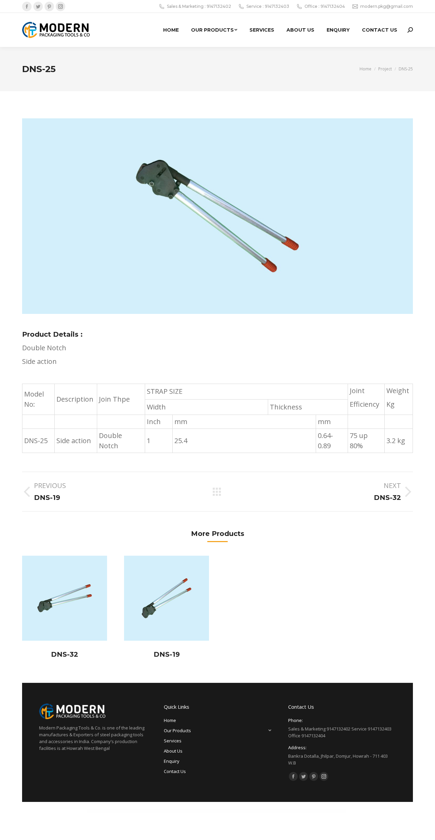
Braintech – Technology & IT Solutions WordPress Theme (181, 810)
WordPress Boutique (113, 810)
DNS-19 (167, 654)
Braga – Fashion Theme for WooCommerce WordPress (143, 810)
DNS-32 (64, 654)
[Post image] (64, 598)
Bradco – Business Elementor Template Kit (126, 810)
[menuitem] (171, 30)
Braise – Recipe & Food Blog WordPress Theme (200, 810)
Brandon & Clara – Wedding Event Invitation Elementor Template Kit (313, 810)
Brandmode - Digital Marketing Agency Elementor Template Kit (289, 810)
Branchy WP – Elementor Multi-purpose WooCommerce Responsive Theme (221, 810)
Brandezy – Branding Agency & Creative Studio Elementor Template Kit (265, 810)
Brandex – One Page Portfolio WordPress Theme (243, 810)
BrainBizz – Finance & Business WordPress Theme (162, 810)
